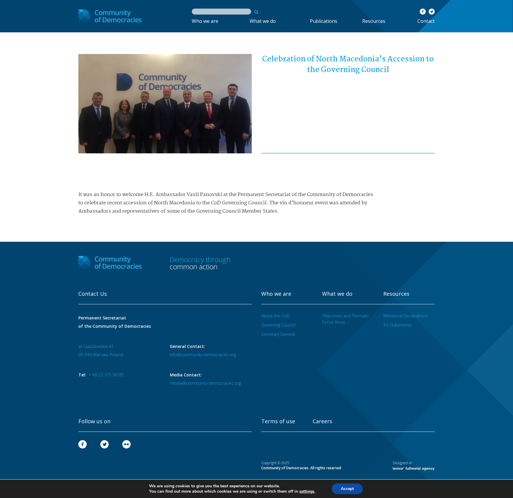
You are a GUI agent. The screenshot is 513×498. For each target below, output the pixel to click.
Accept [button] (347, 488)
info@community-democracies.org (203, 354)
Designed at (402, 462)
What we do (263, 21)
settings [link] (306, 491)
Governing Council (278, 325)
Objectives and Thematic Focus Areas (345, 319)
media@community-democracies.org (205, 383)
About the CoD (275, 316)
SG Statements (397, 325)
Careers (322, 421)
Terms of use (278, 421)
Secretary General (278, 334)
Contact (426, 21)
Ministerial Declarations (405, 316)
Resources (373, 21)
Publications (323, 21)
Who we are (205, 21)
